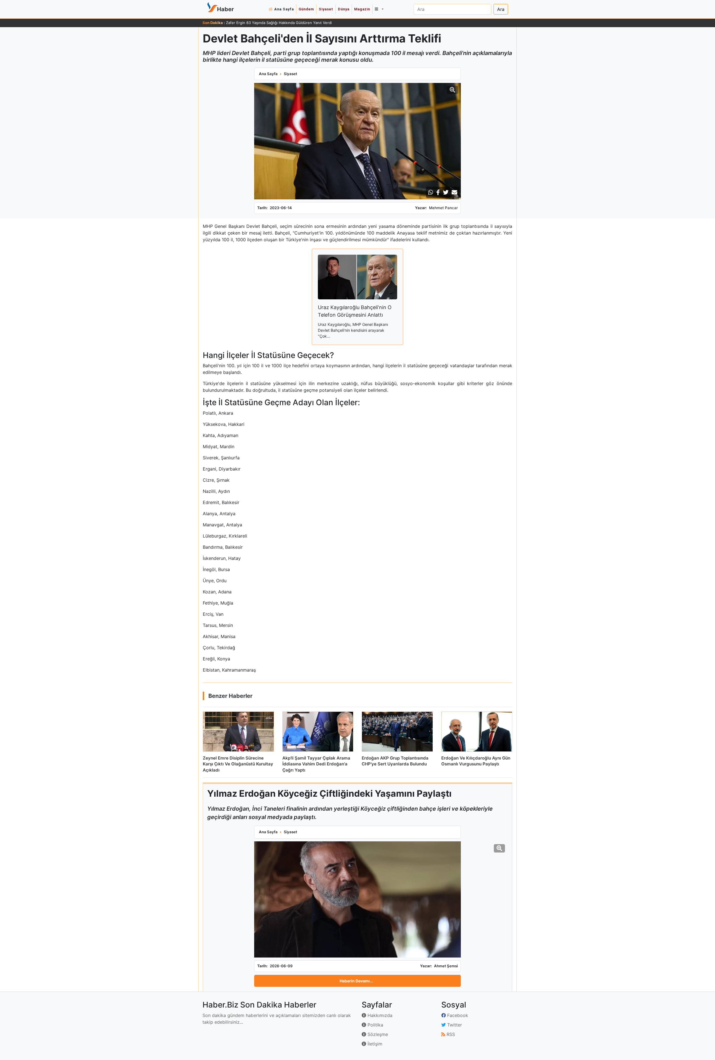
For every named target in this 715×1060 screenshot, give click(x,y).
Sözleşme (377, 1034)
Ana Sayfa (284, 9)
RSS (450, 1034)
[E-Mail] (454, 192)
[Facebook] (438, 192)
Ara (500, 9)
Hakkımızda (379, 1015)
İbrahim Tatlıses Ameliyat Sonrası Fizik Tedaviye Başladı (273, 22)
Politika (374, 1025)
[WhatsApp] (430, 192)
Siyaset (326, 9)
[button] (379, 9)
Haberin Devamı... (356, 980)
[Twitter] (446, 192)
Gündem (306, 9)
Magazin (362, 9)
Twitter (454, 1025)
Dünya (343, 9)
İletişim (374, 1044)
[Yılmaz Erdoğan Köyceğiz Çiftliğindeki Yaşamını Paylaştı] (357, 899)
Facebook (457, 1015)
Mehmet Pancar (443, 208)
